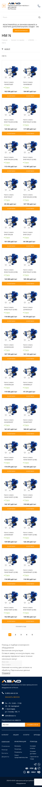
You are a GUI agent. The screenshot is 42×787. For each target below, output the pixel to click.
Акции (16, 735)
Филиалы (17, 746)
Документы (5, 757)
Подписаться (32, 724)
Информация (20, 741)
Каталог (5, 735)
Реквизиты (18, 752)
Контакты (5, 753)
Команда (5, 750)
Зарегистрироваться (21, 30)
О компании (6, 746)
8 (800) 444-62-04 (39, 6)
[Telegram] (35, 764)
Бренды (37, 735)
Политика (17, 749)
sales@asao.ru (10, 716)
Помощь (33, 741)
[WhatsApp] (39, 764)
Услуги (26, 735)
